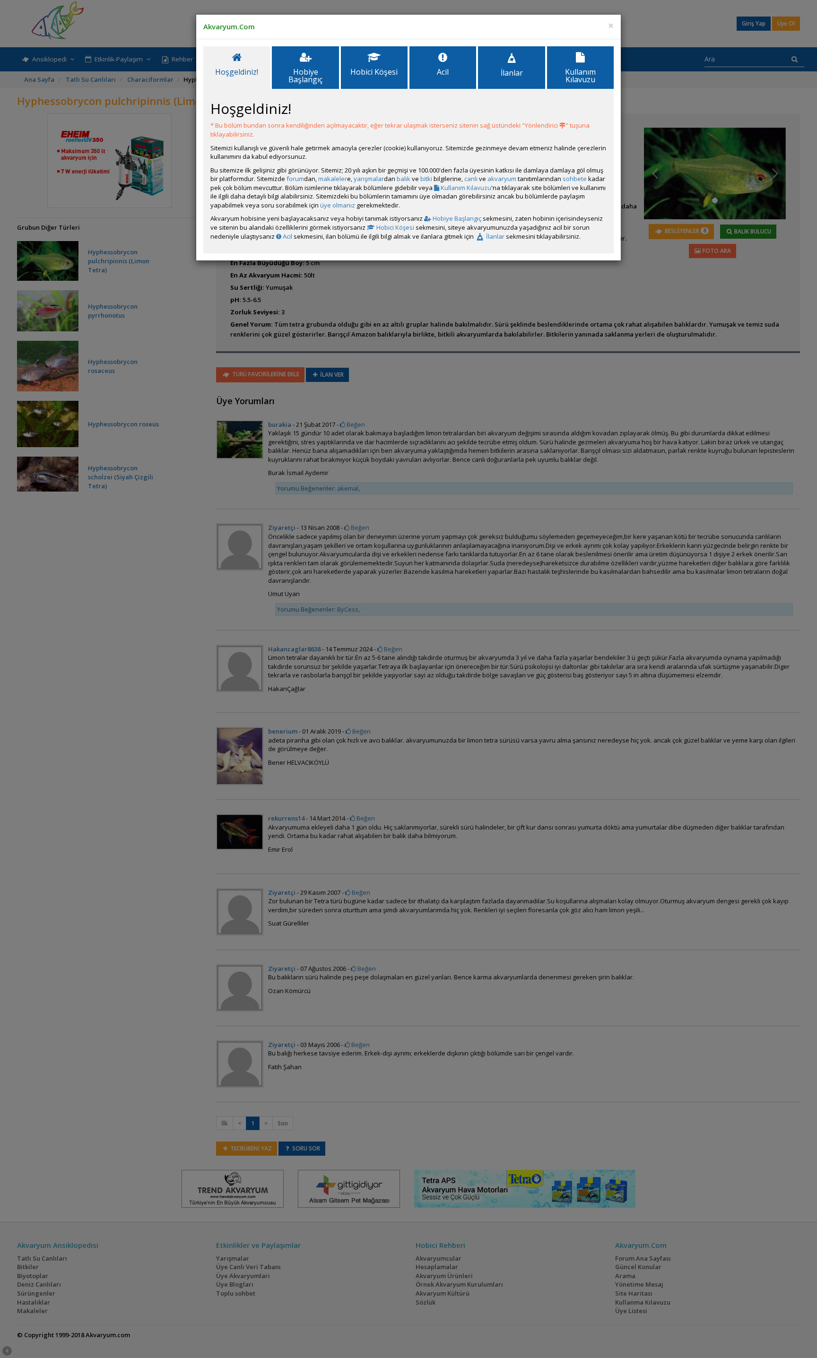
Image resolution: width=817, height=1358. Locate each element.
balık (403, 178)
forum (295, 178)
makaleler (332, 178)
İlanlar (494, 236)
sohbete (575, 178)
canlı (471, 178)
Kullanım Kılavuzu (465, 187)
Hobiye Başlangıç (456, 218)
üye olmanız (337, 205)
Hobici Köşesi (394, 227)
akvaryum (501, 178)
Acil (286, 236)
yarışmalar (369, 178)
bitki (426, 178)
